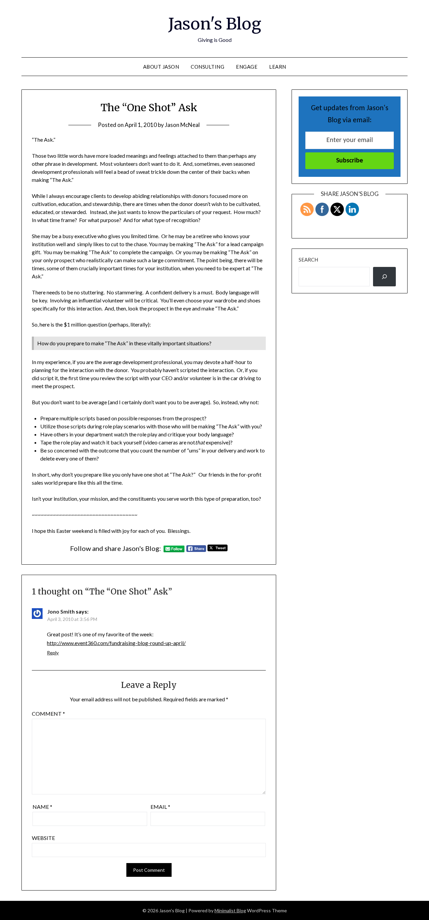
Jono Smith (61, 611)
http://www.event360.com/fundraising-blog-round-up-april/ (116, 643)
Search (308, 260)
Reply (53, 652)
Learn (277, 67)
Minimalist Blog (230, 910)
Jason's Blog (214, 24)
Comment (48, 713)
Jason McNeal (182, 124)
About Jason (161, 67)
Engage (246, 67)
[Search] (384, 276)
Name (42, 806)
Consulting (207, 67)
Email (160, 806)
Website (43, 838)
